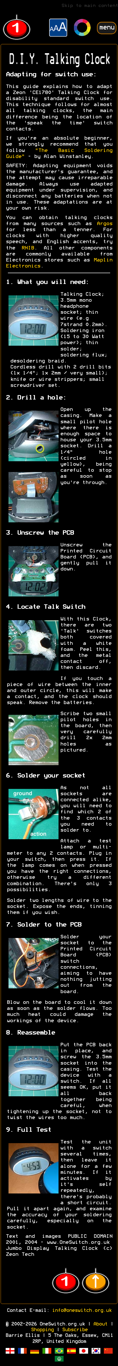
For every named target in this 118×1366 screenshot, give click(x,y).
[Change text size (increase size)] (58, 28)
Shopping (42, 1330)
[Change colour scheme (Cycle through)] (82, 28)
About (100, 1324)
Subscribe (74, 1330)
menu (106, 28)
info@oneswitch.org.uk (81, 1310)
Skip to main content (89, 6)
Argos (104, 224)
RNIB (27, 248)
